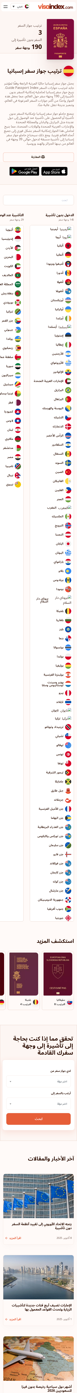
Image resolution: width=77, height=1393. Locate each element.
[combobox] (38, 1081)
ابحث (39, 1118)
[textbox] (38, 1082)
